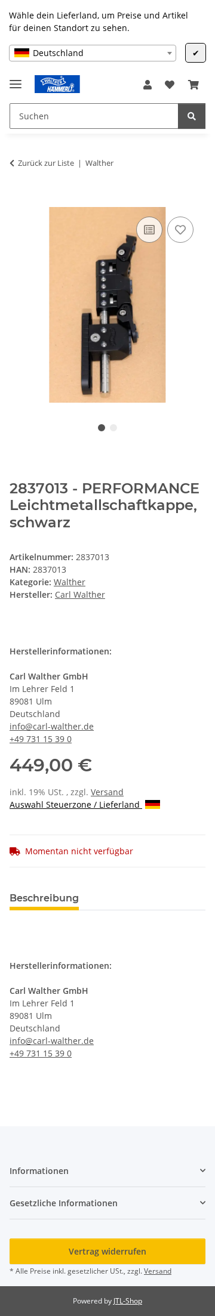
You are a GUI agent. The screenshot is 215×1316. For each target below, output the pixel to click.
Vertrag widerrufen (107, 1251)
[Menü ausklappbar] (16, 79)
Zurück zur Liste (46, 162)
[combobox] (92, 53)
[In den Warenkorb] (19, 200)
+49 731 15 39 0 (41, 739)
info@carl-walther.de (52, 726)
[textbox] (93, 53)
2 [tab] (113, 427)
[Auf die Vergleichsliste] (149, 230)
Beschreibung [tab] (44, 898)
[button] (147, 85)
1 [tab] (101, 427)
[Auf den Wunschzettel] (180, 230)
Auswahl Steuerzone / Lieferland (76, 804)
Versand (107, 792)
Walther (69, 582)
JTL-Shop (127, 1301)
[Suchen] (191, 116)
